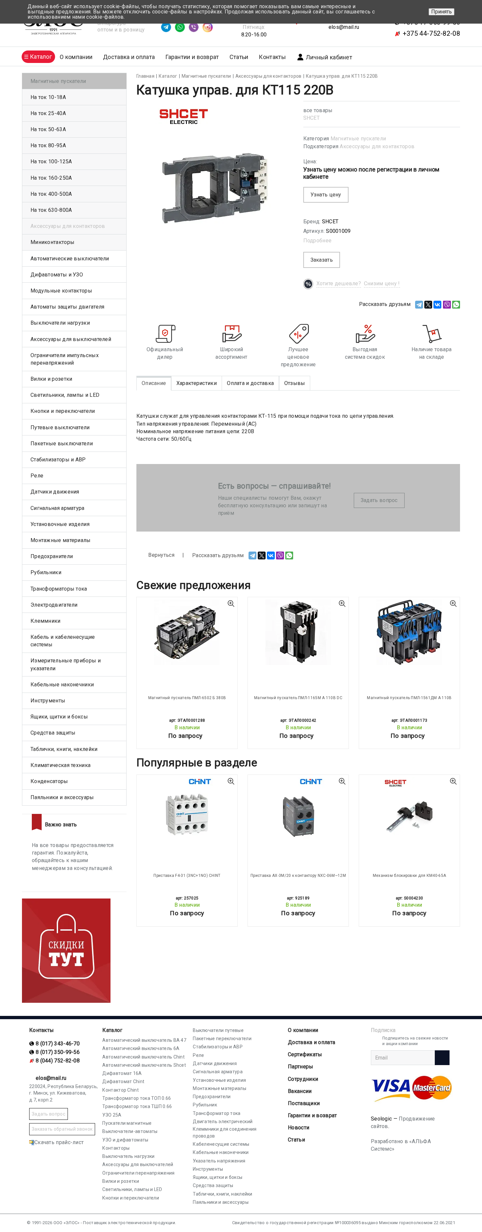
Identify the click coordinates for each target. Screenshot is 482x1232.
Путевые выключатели (60, 427)
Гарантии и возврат (192, 56)
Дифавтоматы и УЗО (56, 275)
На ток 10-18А (48, 97)
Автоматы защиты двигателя (67, 307)
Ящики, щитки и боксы (59, 717)
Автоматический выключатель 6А (140, 1048)
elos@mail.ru (344, 27)
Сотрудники (303, 1079)
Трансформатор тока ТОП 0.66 (136, 1098)
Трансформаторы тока (58, 589)
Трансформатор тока (216, 1113)
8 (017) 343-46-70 (58, 1043)
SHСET (311, 118)
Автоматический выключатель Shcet (144, 1065)
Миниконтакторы (52, 242)
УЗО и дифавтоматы (125, 1139)
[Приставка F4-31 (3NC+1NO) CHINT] (187, 810)
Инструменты (47, 700)
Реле (36, 476)
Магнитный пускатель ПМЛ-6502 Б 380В (187, 698)
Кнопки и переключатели (62, 411)
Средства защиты (53, 733)
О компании (303, 1030)
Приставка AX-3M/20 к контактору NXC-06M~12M (298, 875)
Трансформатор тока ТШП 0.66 (137, 1106)
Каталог (112, 1030)
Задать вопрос (379, 500)
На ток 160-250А (51, 178)
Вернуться (160, 555)
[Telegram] (419, 305)
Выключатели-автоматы (129, 1131)
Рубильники (45, 572)
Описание (154, 383)
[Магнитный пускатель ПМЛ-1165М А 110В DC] (298, 632)
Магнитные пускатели (358, 138)
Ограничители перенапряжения (138, 1173)
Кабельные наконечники (62, 684)
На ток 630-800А (51, 210)
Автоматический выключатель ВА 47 (144, 1040)
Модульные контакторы (61, 291)
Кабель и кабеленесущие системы (62, 641)
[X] (428, 305)
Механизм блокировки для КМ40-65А (409, 875)
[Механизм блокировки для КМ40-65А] (409, 810)
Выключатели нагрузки (60, 323)
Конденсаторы (49, 781)
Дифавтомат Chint (123, 1081)
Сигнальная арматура (57, 508)
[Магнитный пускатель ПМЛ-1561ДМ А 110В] (409, 632)
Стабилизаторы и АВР (58, 459)
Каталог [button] (41, 56)
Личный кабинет (329, 57)
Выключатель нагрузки (128, 1156)
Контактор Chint (120, 1090)
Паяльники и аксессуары (62, 797)
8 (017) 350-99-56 (58, 1052)
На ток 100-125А (51, 161)
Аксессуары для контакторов (377, 146)
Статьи (239, 56)
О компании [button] (76, 56)
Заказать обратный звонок (62, 1129)
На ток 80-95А (48, 145)
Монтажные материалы (60, 540)
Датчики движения (54, 492)
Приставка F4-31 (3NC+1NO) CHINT (186, 875)
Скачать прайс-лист (59, 1142)
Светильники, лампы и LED (64, 395)
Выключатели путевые (218, 1030)
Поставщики (304, 1103)
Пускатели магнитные (126, 1123)
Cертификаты (305, 1054)
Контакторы (116, 1148)
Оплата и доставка (250, 383)
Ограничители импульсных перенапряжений (64, 359)
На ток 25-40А (48, 113)
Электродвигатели (54, 605)
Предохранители (51, 556)
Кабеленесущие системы (221, 1144)
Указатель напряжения (219, 1160)
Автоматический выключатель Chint (143, 1057)
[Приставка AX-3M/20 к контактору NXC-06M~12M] (298, 810)
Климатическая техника (60, 765)
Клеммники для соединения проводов (224, 1132)
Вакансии (299, 1091)
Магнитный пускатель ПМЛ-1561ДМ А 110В (409, 698)
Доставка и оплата (129, 56)
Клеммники (45, 621)
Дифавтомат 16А (122, 1073)
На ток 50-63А (48, 129)
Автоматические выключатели (69, 258)
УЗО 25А (111, 1115)
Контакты (272, 56)
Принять (441, 12)
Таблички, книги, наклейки (64, 749)
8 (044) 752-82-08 (58, 1061)
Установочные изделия (60, 524)
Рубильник (205, 1104)
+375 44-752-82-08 (431, 33)
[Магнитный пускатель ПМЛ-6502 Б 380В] (187, 632)
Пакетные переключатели (222, 1038)
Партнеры (300, 1066)
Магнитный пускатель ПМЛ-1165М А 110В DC (298, 698)
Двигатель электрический (222, 1121)
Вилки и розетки (51, 379)
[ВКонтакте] (437, 305)
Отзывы (294, 383)
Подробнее (317, 240)
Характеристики (196, 383)
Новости (298, 1127)
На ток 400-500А (51, 194)
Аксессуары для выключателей (70, 339)
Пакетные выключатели (61, 443)
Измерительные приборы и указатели (65, 664)
